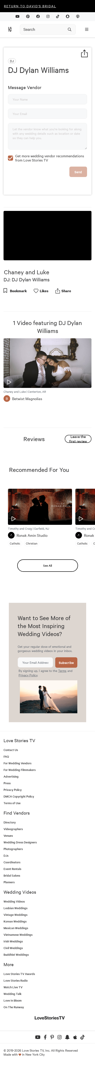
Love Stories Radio (16, 980)
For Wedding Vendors (17, 763)
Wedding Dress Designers (20, 842)
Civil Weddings (13, 948)
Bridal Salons (12, 875)
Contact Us (11, 750)
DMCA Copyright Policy (19, 796)
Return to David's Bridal (30, 6)
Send (78, 171)
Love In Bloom (13, 1000)
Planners (9, 882)
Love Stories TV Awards (19, 974)
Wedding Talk (12, 994)
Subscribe (66, 662)
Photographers (13, 849)
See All (47, 565)
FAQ (6, 756)
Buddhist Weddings (16, 954)
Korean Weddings (15, 921)
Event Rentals (12, 869)
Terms (62, 670)
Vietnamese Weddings (18, 934)
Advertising (11, 776)
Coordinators (12, 862)
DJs (6, 855)
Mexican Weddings (16, 928)
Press (7, 783)
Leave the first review (78, 439)
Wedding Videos (14, 901)
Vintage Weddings (15, 915)
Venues (8, 835)
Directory (10, 822)
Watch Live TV (13, 987)
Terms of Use (12, 803)
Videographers (13, 829)
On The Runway (14, 1007)
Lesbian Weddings (15, 908)
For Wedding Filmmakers (20, 770)
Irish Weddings (13, 941)
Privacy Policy (28, 675)
